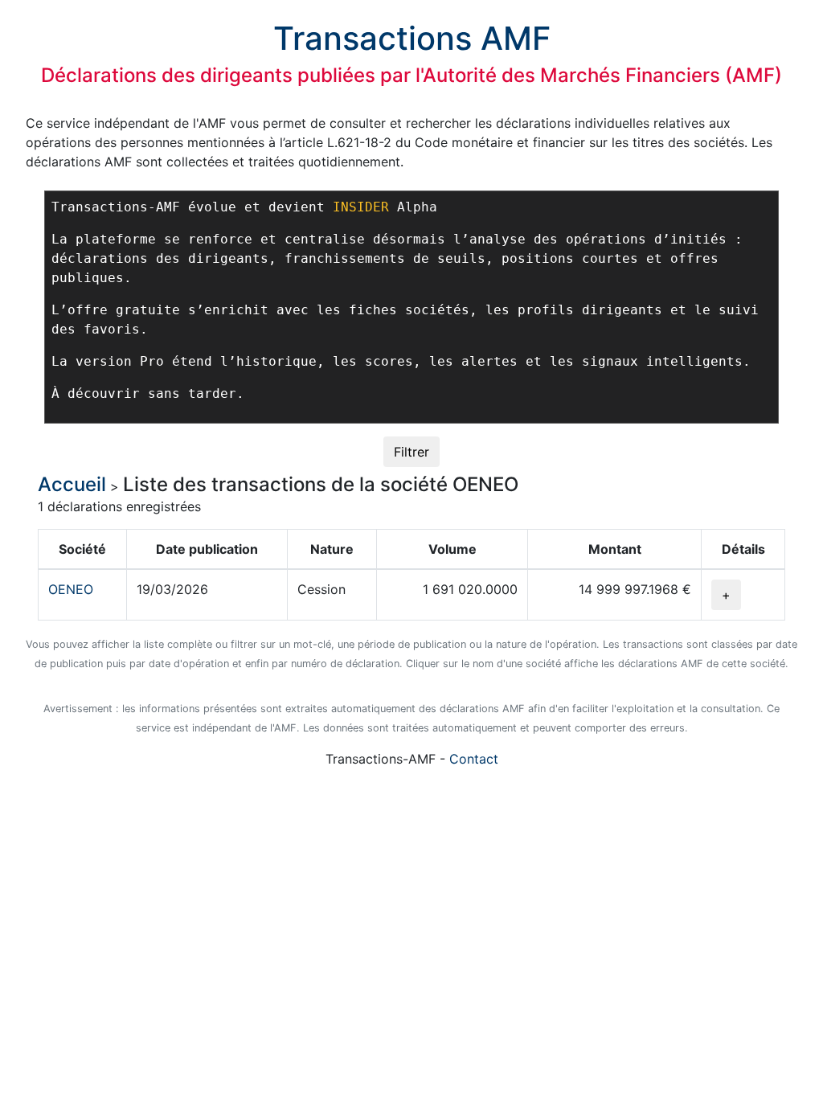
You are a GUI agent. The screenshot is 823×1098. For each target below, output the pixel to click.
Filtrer (411, 452)
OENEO (70, 589)
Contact (473, 759)
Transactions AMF (412, 38)
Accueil (72, 484)
